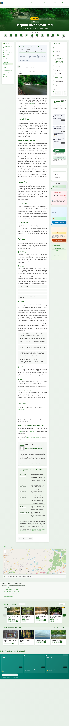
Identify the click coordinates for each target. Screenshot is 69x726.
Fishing (5, 67)
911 (65, 197)
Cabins (59, 59)
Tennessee (7, 6)
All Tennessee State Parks (58, 248)
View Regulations (58, 240)
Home (2, 6)
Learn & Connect (44, 2)
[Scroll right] (64, 615)
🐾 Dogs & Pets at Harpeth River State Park (7, 80)
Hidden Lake (5, 56)
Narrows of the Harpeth (7, 52)
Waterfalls (57, 56)
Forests (62, 59)
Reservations (21, 409)
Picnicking (6, 62)
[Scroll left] (4, 615)
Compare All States (59, 222)
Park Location (7, 72)
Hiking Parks (55, 250)
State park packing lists (8, 596)
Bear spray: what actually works (9, 594)
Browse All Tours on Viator (57, 151)
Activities (6, 60)
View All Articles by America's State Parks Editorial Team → (30, 463)
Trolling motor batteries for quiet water (11, 591)
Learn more (63, 161)
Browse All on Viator (59, 157)
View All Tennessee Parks (59, 627)
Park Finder (54, 2)
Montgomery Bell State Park (40, 436)
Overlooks (62, 56)
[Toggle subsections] (3, 60)
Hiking (5, 65)
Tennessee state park (39, 96)
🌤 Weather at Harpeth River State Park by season (7, 47)
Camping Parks (56, 253)
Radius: (57, 604)
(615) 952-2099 (58, 77)
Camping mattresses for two (9, 587)
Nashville (32, 103)
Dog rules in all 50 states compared (34, 530)
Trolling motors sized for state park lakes (11, 593)
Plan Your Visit (24, 2)
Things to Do (15, 2)
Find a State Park (56, 257)
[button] (62, 2)
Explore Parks (34, 2)
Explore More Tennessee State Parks (7, 77)
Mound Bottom (6, 50)
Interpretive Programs (8, 70)
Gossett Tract (5, 58)
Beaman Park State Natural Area (34, 437)
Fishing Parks (56, 255)
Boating (5, 64)
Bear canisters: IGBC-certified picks (10, 589)
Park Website (44, 407)
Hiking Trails (61, 62)
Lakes (56, 58)
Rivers (59, 58)
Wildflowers (57, 61)
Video (4, 74)
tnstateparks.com (34, 529)
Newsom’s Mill (6, 54)
